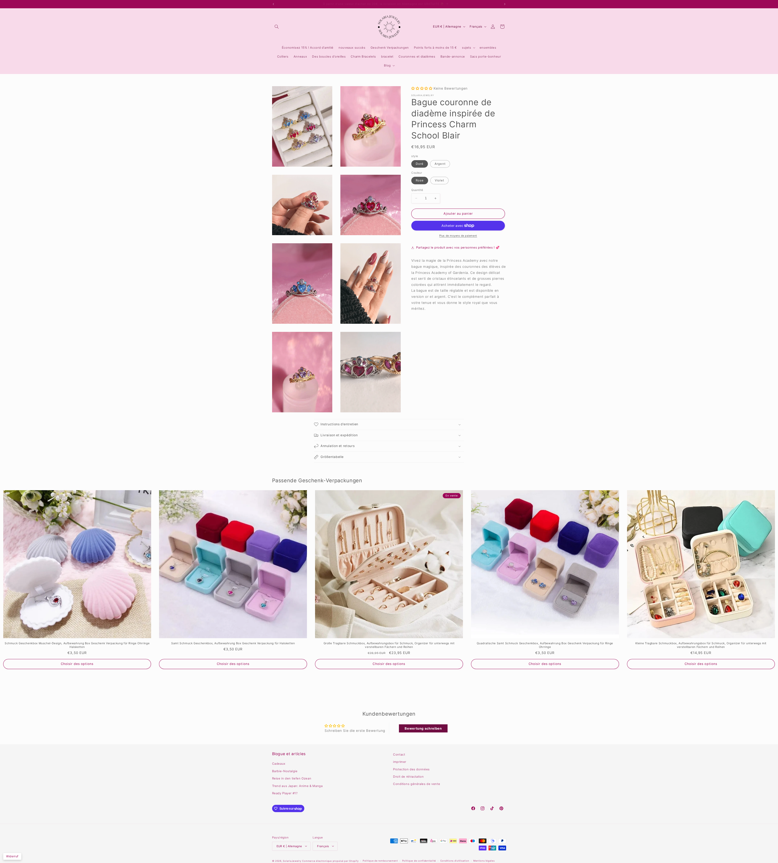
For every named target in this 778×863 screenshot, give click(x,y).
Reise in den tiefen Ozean (291, 778)
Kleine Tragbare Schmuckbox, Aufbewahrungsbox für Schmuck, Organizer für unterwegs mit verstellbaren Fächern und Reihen (701, 645)
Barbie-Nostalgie (285, 771)
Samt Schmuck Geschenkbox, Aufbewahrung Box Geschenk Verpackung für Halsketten (233, 643)
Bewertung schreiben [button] (423, 728)
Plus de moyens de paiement (458, 235)
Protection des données (411, 769)
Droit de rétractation (408, 776)
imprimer (399, 762)
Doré (419, 164)
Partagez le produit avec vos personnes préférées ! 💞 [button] (457, 247)
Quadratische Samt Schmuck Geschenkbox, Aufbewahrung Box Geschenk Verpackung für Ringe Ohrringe (545, 645)
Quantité (417, 190)
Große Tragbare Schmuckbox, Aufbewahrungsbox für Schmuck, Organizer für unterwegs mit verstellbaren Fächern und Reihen (389, 645)
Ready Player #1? (285, 793)
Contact (399, 754)
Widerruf (12, 856)
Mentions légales (484, 860)
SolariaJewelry (292, 860)
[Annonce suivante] (504, 4)
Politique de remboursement (380, 860)
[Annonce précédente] (273, 4)
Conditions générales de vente (416, 784)
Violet (439, 180)
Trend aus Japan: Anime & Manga (297, 786)
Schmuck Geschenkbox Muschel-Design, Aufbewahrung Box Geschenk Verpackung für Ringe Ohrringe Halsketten (77, 645)
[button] (276, 26)
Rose (420, 180)
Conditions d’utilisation (454, 860)
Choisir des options (77, 664)
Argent (440, 164)
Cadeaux (278, 764)
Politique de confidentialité (419, 860)
